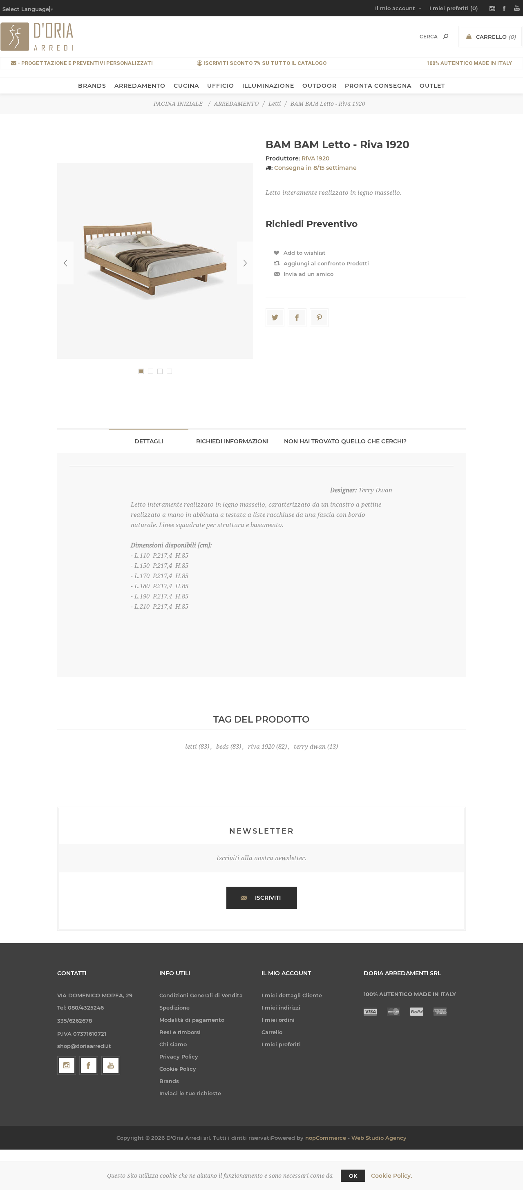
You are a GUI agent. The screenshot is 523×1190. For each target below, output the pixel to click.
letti (191, 746)
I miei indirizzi (281, 1007)
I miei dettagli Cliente (292, 995)
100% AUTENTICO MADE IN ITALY (469, 63)
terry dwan (310, 746)
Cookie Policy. (391, 1175)
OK (353, 1175)
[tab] (148, 441)
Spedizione (174, 1007)
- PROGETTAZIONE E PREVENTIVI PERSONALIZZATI (84, 63)
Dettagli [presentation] (148, 441)
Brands (169, 1081)
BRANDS (92, 85)
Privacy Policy (178, 1056)
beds (222, 746)
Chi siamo (173, 1044)
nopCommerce (325, 1137)
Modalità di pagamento (191, 1020)
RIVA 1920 (315, 158)
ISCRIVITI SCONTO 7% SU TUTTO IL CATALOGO (264, 63)
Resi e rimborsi (180, 1032)
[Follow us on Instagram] (66, 1065)
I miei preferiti (281, 1044)
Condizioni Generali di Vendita (201, 995)
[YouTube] (110, 1065)
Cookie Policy (177, 1068)
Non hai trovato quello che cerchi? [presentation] (345, 441)
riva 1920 (261, 746)
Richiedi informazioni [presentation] (232, 441)
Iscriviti (268, 897)
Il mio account (395, 8)
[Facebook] (88, 1065)
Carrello (272, 1032)
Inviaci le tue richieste (190, 1093)
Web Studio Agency (379, 1137)
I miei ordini (278, 1020)
